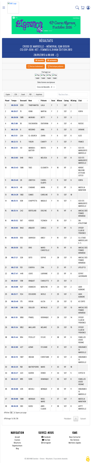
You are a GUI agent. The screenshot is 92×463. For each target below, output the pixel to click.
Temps (14, 100)
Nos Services (74, 440)
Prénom (44, 100)
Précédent (67, 418)
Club (80, 100)
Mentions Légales (75, 443)
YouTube (47, 440)
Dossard (23, 100)
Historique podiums (56, 66)
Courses (17, 440)
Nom (30, 100)
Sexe (53, 100)
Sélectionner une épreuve (46, 82)
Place (7, 100)
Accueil (17, 437)
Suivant (83, 418)
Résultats (17, 443)
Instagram (47, 443)
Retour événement (36, 66)
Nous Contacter (74, 437)
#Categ (73, 100)
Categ (66, 100)
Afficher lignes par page (15, 412)
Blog (17, 448)
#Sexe (59, 100)
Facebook (47, 437)
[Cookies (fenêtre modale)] (88, 459)
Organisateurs (17, 445)
